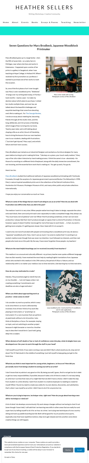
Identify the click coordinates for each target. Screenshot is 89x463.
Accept (79, 450)
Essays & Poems (49, 22)
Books (35, 22)
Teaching (66, 22)
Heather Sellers (44, 7)
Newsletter (80, 22)
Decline (68, 450)
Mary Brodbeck (11, 176)
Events (25, 22)
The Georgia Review (33, 113)
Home (6, 22)
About (15, 22)
